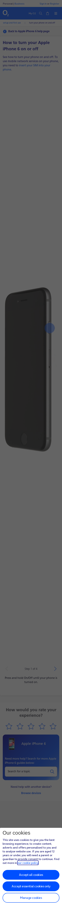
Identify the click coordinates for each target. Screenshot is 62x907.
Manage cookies (31, 898)
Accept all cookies (31, 875)
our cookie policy (28, 863)
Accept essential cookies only (31, 886)
